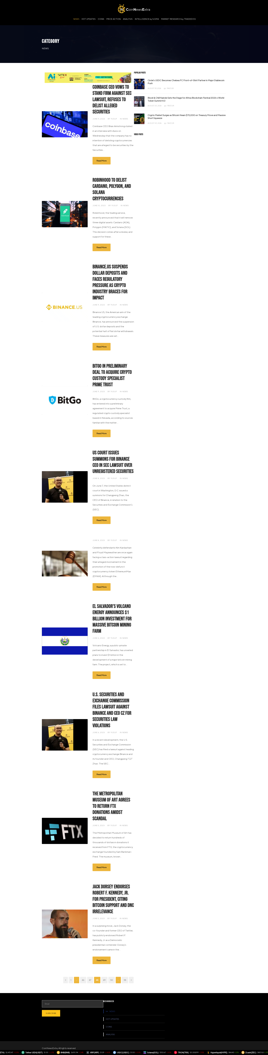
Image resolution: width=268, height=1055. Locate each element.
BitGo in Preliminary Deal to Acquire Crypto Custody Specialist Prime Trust (112, 375)
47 (90, 980)
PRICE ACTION (114, 19)
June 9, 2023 (99, 305)
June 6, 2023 (99, 638)
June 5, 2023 (99, 825)
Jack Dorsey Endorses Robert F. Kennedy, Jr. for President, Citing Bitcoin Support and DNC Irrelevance (113, 899)
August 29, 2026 (154, 88)
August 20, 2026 (154, 106)
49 (104, 980)
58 (125, 980)
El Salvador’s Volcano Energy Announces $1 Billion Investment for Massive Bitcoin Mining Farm (112, 618)
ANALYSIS (128, 19)
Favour (170, 88)
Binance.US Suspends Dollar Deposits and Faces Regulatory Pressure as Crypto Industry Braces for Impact (110, 282)
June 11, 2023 (99, 119)
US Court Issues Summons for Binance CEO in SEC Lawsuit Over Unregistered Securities (113, 462)
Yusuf (114, 119)
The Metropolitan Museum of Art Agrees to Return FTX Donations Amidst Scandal (111, 806)
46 (83, 980)
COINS (101, 19)
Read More (102, 161)
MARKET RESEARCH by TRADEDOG (178, 19)
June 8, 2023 (99, 478)
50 (111, 980)
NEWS (76, 19)
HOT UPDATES (89, 19)
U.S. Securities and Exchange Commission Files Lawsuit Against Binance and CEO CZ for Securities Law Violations (112, 710)
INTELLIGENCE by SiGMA (147, 19)
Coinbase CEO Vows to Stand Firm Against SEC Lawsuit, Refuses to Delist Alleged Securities (112, 99)
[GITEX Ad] (88, 77)
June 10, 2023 (99, 205)
